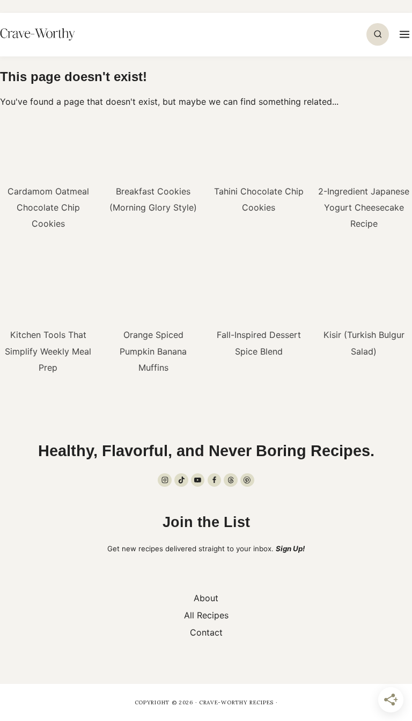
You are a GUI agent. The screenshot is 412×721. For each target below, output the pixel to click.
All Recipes (206, 615)
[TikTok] (181, 480)
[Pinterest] (247, 480)
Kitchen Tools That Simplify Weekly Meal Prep (48, 351)
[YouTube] (198, 480)
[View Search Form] (377, 34)
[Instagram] (165, 480)
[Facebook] (215, 480)
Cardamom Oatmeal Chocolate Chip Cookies (48, 207)
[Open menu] (403, 34)
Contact (206, 632)
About (206, 598)
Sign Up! (290, 548)
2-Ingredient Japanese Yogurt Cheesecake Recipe (363, 207)
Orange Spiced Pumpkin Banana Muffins (153, 351)
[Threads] (231, 480)
